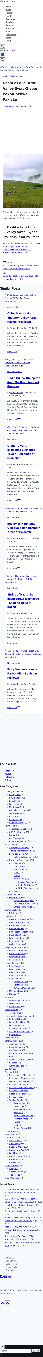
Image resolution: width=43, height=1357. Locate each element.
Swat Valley (21, 253)
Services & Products (18, 1059)
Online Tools (10, 1038)
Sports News (15, 1035)
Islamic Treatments (18, 938)
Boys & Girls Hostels (18, 950)
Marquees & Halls (17, 957)
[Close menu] (0, 1308)
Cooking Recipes (12, 791)
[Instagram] (8, 1276)
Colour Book (19, 866)
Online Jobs (14, 1003)
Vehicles (13, 1063)
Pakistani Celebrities (18, 1091)
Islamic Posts (15, 978)
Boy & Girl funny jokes (24, 901)
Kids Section (15, 863)
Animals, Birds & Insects (20, 1016)
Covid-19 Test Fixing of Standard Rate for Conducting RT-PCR (20, 276)
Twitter (8, 780)
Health (9, 16)
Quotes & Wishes (12, 1137)
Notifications (15, 838)
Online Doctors (16, 944)
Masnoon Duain (16, 991)
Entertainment (11, 894)
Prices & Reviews (12, 1131)
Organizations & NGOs (19, 1081)
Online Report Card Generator (18, 1220)
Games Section (12, 910)
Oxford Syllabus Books (24, 857)
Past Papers (14, 891)
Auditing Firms (15, 1044)
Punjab (17, 1122)
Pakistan (8, 1072)
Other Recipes (15, 813)
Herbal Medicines (17, 925)
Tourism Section (16, 1100)
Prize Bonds (10, 1134)
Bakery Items (15, 794)
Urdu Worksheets (26, 888)
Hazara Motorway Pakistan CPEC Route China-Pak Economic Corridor (21, 265)
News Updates (11, 1010)
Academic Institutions (19, 848)
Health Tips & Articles (19, 922)
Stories (17, 876)
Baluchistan (19, 1106)
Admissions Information (20, 851)
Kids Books (19, 869)
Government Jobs (17, 1000)
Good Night (14, 1144)
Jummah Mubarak (22, 988)
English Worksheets (27, 882)
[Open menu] (2, 55)
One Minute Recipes (18, 810)
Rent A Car (14, 1056)
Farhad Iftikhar (11, 106)
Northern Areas (14, 371)
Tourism (10, 22)
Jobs (8, 31)
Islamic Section (11, 963)
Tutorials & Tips (12, 1165)
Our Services (10, 1069)
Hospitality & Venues (14, 947)
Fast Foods (14, 804)
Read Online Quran (13, 1227)
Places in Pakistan (17, 1094)
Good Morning (15, 1140)
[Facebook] (2, 1276)
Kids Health (14, 941)
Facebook (9, 771)
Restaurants (14, 960)
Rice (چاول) (14, 816)
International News (17, 1022)
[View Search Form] (2, 46)
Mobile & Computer (18, 1028)
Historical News (16, 1019)
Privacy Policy (12, 1267)
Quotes (9, 25)
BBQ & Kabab (15, 798)
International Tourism (23, 1109)
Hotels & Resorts (17, 953)
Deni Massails (15, 966)
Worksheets (19, 879)
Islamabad (12, 439)
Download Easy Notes (19, 860)
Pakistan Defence (17, 1084)
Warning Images (16, 1066)
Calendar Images (17, 1047)
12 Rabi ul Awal (21, 982)
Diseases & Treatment (19, 919)
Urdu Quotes (15, 1162)
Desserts (13, 801)
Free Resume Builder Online (17, 1211)
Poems (17, 872)
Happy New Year (17, 1150)
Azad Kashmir (13, 307)
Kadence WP (6, 1293)
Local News (14, 1025)
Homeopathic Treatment (20, 932)
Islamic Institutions (17, 975)
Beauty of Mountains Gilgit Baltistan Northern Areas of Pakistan (23, 528)
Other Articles (11, 1041)
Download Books (17, 854)
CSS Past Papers (17, 832)
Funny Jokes (15, 897)
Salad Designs (15, 819)
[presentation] (24, 298)
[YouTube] (5, 1276)
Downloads (11, 34)
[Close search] (2, 1347)
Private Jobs (15, 1006)
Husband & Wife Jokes (24, 904)
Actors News (15, 1013)
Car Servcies (15, 1050)
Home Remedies (16, 928)
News (8, 41)
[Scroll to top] (2, 1304)
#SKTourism (9, 243)
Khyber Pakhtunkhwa (12, 76)
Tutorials (10, 28)
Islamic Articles (16, 969)
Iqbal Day (13, 1153)
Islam (8, 9)
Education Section (13, 844)
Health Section (11, 916)
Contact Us (11, 1270)
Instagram (9, 777)
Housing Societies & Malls (21, 1053)
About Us (10, 1258)
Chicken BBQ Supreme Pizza (18, 1230)
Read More (14, 352)
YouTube (9, 774)
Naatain (12, 994)
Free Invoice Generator (15, 1217)
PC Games (14, 913)
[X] (11, 1276)
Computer (13, 1169)
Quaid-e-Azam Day (18, 1156)
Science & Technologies (20, 1031)
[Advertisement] (21, 130)
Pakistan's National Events (21, 1087)
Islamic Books (15, 972)
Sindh (16, 1125)
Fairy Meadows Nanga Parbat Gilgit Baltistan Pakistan (22, 673)
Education (10, 19)
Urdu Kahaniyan (12, 1178)
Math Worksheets (26, 885)
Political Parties (16, 1097)
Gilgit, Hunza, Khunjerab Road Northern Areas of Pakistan (23, 382)
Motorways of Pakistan (19, 1078)
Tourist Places (20, 1128)
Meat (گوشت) (15, 807)
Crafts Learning (16, 1172)
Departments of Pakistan (20, 1075)
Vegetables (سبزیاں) (18, 823)
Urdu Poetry (14, 1159)
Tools (8, 38)
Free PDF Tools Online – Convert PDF (22, 1205)
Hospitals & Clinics (17, 935)
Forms (12, 835)
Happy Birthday (16, 1147)
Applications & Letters (19, 829)
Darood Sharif (20, 985)
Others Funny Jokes (23, 907)
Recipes (9, 13)
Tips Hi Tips (14, 1175)
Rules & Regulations (18, 841)
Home (8, 6)
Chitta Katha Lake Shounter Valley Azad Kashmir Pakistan (22, 317)
